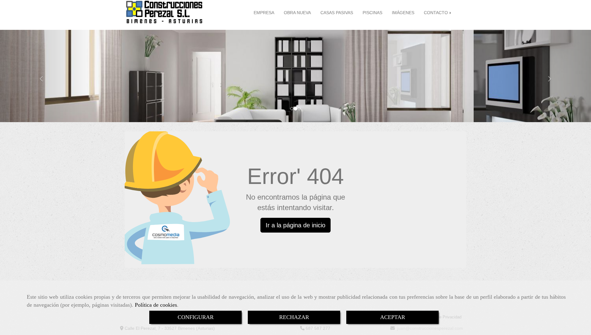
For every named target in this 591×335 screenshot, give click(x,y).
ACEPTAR (392, 317)
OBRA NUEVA (297, 12)
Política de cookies (156, 305)
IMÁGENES (403, 12)
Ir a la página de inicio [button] (295, 225)
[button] (44, 76)
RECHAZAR (294, 317)
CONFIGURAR (196, 317)
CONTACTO (436, 12)
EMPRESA (264, 12)
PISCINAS (372, 12)
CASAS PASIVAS (336, 12)
